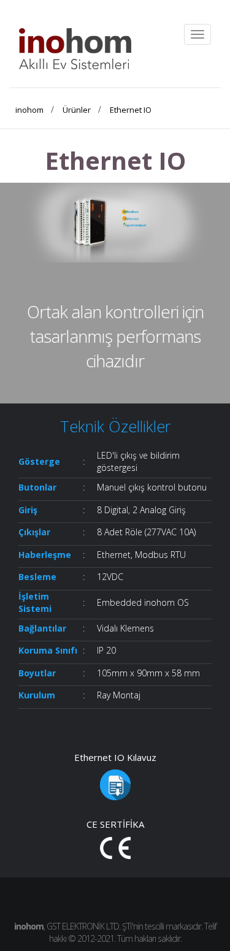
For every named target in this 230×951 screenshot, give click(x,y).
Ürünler (77, 109)
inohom (29, 109)
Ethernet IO (130, 109)
